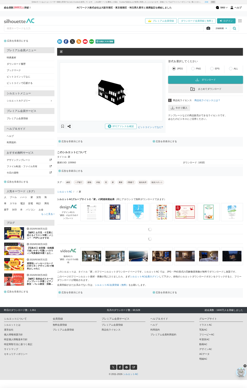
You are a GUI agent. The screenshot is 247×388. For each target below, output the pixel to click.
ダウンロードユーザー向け (11, 244)
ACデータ (204, 354)
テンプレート (8, 274)
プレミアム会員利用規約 (163, 334)
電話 (22, 203)
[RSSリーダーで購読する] (78, 41)
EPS (217, 68)
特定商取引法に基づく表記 (18, 344)
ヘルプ (10, 136)
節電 (30, 203)
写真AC (203, 329)
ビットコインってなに (18, 76)
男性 (46, 203)
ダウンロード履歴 (16, 64)
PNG (198, 68)
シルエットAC (64, 191)
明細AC (203, 358)
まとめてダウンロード (209, 89)
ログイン (228, 20)
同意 (213, 2)
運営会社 (8, 329)
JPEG (180, 68)
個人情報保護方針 (13, 334)
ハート (23, 197)
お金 (41, 209)
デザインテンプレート (18, 160)
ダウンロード (209, 79)
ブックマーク (14, 70)
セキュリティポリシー (16, 354)
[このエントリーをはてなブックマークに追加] (59, 41)
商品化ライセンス (111, 329)
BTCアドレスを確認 (123, 126)
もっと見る (47, 214)
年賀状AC (204, 339)
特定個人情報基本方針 (16, 339)
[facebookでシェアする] (66, 41)
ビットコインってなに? (150, 127)
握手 (6, 209)
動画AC (203, 344)
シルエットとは (12, 324)
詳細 (206, 2)
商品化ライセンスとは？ (207, 100)
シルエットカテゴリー (18, 100)
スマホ (13, 203)
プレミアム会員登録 (163, 20)
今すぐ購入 (181, 107)
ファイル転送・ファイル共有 (22, 166)
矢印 (14, 209)
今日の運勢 (12, 172)
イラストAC (7, 228)
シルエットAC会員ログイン (144, 276)
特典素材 (11, 57)
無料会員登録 (60, 324)
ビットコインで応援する (20, 83)
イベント (7, 259)
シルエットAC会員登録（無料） (112, 285)
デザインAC (205, 349)
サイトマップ (11, 349)
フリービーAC (206, 334)
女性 (38, 197)
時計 (38, 203)
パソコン (30, 209)
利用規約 (11, 142)
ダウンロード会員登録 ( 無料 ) (197, 20)
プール (13, 197)
